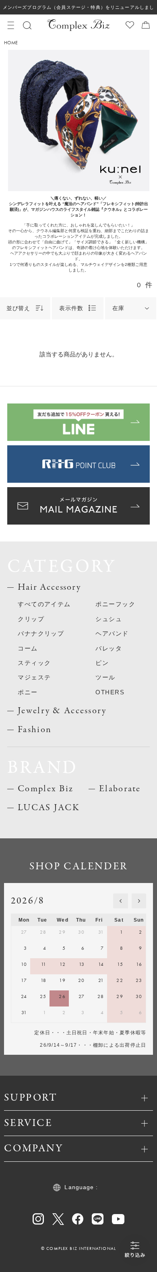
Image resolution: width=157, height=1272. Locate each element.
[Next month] (139, 900)
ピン (102, 663)
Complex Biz (45, 788)
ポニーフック (115, 604)
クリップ (31, 619)
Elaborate (120, 788)
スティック (34, 663)
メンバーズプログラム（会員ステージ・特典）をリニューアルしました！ (78, 9)
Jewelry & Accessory (62, 710)
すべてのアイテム (44, 604)
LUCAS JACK (49, 807)
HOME (11, 42)
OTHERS (109, 692)
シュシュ (108, 619)
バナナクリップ (41, 633)
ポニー (27, 692)
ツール (105, 677)
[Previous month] (120, 900)
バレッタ (108, 648)
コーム (27, 648)
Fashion (35, 729)
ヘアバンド (111, 633)
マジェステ (34, 677)
